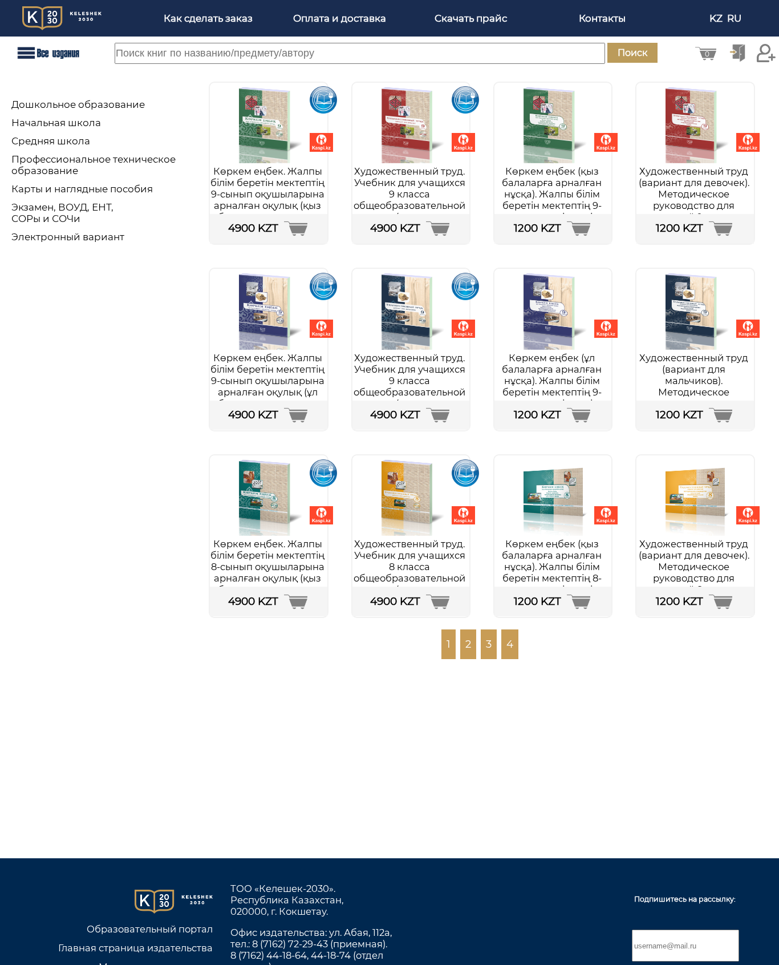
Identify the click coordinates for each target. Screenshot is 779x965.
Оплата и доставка (339, 18)
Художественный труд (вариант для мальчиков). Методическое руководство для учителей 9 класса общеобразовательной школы (694, 397)
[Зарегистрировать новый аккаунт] (766, 53)
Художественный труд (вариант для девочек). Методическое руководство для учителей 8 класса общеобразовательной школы (694, 578)
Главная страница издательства (135, 948)
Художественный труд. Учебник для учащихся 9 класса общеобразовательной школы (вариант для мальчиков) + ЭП (409, 386)
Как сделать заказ (208, 18)
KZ (717, 18)
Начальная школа (56, 122)
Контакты (602, 18)
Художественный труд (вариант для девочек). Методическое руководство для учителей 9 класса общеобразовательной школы (694, 205)
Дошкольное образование (78, 104)
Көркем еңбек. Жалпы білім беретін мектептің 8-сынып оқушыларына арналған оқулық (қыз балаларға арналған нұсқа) (267, 572)
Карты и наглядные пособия (82, 189)
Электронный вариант (67, 237)
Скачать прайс (471, 18)
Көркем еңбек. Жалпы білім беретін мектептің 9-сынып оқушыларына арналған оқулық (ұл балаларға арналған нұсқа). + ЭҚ (267, 386)
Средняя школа (50, 141)
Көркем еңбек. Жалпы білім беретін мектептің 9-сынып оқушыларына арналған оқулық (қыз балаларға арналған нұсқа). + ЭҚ (267, 199)
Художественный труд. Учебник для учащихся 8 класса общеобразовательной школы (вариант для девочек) (409, 572)
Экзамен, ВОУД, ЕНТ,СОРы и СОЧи (62, 212)
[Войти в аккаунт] (737, 53)
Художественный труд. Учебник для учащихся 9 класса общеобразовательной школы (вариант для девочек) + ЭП (409, 199)
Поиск (632, 52)
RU (735, 18)
